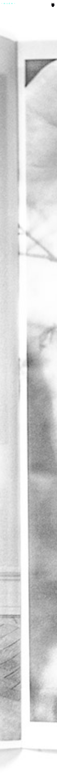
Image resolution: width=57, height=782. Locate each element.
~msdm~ (9, 3)
